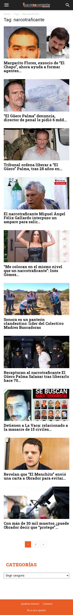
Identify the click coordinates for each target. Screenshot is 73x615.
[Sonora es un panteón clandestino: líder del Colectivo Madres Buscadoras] (36, 299)
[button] (6, 5)
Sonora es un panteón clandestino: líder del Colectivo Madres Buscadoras (34, 323)
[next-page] (43, 544)
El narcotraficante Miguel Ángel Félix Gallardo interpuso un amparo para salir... (34, 217)
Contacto (47, 603)
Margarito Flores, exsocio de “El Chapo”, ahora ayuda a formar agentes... (34, 66)
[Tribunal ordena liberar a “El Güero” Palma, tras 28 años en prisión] (36, 144)
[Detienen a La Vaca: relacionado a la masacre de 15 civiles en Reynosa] (36, 405)
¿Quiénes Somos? (30, 603)
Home (7, 14)
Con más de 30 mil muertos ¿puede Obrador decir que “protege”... (36, 525)
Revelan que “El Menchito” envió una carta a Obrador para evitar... (35, 476)
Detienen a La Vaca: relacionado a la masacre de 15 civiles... (36, 427)
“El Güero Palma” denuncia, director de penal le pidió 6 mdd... (35, 117)
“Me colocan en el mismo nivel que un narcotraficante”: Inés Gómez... (33, 270)
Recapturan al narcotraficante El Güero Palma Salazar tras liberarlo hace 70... (36, 376)
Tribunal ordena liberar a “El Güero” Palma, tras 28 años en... (33, 166)
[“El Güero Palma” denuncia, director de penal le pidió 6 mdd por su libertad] (36, 95)
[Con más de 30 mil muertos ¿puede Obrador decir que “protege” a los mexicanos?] (36, 503)
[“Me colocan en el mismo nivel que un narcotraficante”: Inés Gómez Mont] (36, 246)
